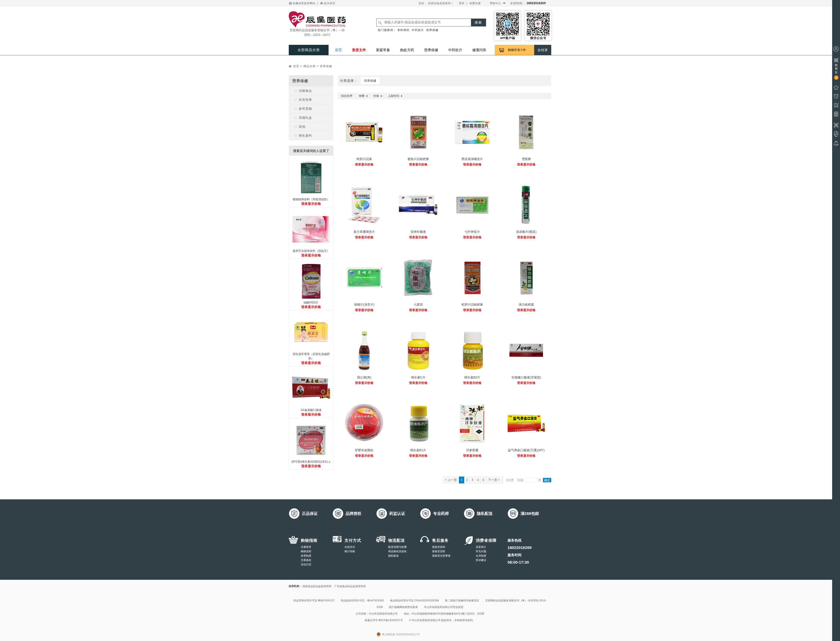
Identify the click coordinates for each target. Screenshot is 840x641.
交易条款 (306, 560)
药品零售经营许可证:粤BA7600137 (314, 600)
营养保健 (432, 30)
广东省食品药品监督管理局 (350, 586)
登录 (462, 3)
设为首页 (329, 3)
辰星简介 (481, 547)
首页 (338, 50)
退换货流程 (438, 551)
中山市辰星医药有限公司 (383, 613)
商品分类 (309, 66)
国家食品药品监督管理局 (317, 586)
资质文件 (359, 50)
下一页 (493, 480)
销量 (362, 96)
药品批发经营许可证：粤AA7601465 (362, 600)
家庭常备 (383, 50)
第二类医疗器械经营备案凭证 (462, 600)
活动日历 (306, 564)
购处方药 (407, 50)
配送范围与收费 (397, 547)
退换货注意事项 (441, 555)
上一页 (452, 480)
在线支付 (350, 547)
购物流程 (306, 551)
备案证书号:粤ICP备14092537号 (384, 620)
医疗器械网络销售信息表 (403, 607)
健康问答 (479, 50)
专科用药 (403, 30)
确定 (547, 480)
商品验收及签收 (397, 551)
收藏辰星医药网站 (304, 3)
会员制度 (481, 555)
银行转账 (350, 551)
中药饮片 (418, 30)
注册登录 (306, 547)
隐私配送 (393, 555)
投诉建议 (481, 560)
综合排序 (346, 96)
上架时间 (393, 96)
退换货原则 (438, 547)
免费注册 (475, 3)
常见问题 (481, 551)
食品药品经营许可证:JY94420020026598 (414, 600)
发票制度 (306, 555)
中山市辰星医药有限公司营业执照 (443, 607)
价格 (376, 96)
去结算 (542, 50)
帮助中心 (495, 3)
